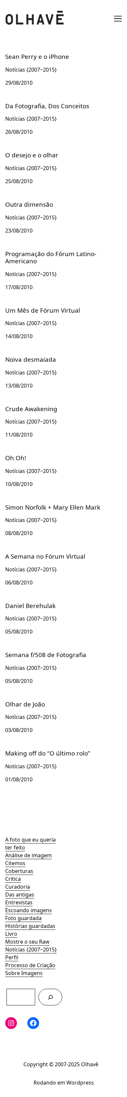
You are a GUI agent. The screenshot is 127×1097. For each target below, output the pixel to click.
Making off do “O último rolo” (41, 748)
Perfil (11, 957)
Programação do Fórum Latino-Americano (57, 248)
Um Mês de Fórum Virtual (36, 305)
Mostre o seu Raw (27, 941)
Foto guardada (23, 918)
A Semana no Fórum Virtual (39, 551)
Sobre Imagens (24, 973)
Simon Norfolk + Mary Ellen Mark (46, 502)
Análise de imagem (28, 855)
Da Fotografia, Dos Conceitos (41, 101)
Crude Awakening (27, 404)
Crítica (13, 878)
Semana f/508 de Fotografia (39, 649)
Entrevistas (19, 902)
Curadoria (17, 886)
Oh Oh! (14, 453)
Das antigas (19, 894)
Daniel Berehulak (26, 600)
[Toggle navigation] (118, 19)
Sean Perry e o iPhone (32, 51)
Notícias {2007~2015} (31, 949)
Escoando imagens (28, 910)
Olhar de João (22, 699)
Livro (11, 933)
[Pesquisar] (50, 997)
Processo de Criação (30, 965)
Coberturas (19, 871)
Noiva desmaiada (26, 354)
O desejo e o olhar (27, 150)
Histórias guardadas (30, 926)
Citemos (15, 863)
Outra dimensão (25, 199)
